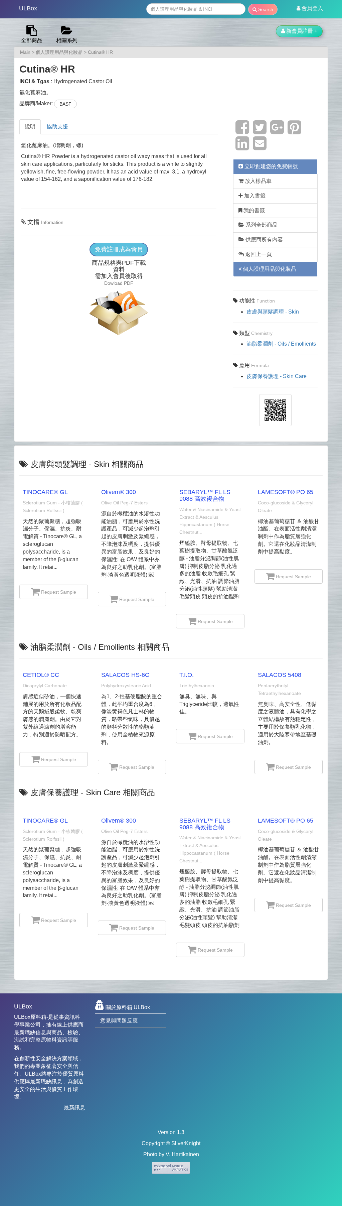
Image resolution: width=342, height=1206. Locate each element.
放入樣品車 (257, 181)
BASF (65, 104)
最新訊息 (74, 1107)
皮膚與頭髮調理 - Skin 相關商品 (87, 464)
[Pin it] (294, 131)
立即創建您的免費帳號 (270, 166)
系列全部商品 (261, 225)
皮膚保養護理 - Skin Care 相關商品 (92, 792)
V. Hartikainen (182, 1154)
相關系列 (66, 40)
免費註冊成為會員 (119, 249)
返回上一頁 (258, 254)
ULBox (28, 8)
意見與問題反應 (119, 1020)
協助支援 (57, 126)
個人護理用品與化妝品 (59, 52)
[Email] (260, 147)
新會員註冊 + (301, 31)
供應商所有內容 (263, 239)
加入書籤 (254, 196)
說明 (30, 126)
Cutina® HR (100, 52)
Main (25, 52)
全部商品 (31, 40)
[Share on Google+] (277, 131)
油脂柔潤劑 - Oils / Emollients (281, 344)
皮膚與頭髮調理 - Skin (272, 312)
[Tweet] (260, 131)
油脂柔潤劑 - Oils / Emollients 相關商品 (99, 646)
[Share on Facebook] (242, 131)
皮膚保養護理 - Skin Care (276, 376)
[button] (310, 8)
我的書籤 (253, 210)
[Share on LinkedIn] (242, 147)
